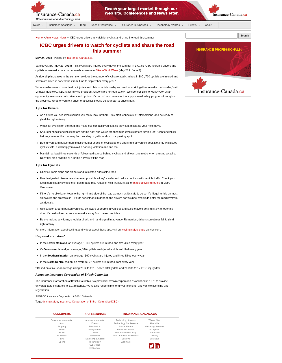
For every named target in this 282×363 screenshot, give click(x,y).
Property (62, 326)
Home (39, 37)
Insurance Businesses (134, 25)
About (208, 25)
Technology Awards (168, 25)
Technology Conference (126, 323)
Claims (95, 332)
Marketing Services (154, 326)
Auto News (51, 37)
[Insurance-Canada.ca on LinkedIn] (157, 347)
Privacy (154, 335)
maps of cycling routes (146, 182)
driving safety (50, 301)
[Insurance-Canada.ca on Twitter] (151, 347)
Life (62, 338)
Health (62, 332)
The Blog (126, 332)
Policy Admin (95, 329)
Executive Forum (125, 329)
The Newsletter (125, 335)
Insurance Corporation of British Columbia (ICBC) (89, 301)
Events (192, 25)
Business (62, 335)
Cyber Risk (94, 345)
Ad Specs (154, 329)
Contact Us (154, 332)
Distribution (94, 326)
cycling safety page (133, 229)
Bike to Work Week (107, 70)
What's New (154, 320)
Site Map (154, 338)
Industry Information (95, 320)
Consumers (62, 313)
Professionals (95, 313)
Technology (95, 342)
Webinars (125, 342)
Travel (62, 329)
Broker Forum (126, 326)
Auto (61, 323)
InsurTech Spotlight (60, 25)
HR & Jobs (94, 348)
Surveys (126, 338)
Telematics (95, 335)
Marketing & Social (94, 338)
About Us (154, 323)
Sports (62, 342)
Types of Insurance (101, 25)
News (36, 25)
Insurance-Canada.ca (80, 57)
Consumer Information (62, 320)
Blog (83, 25)
